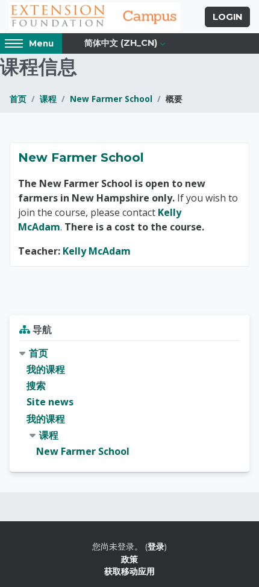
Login (227, 16)
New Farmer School (111, 98)
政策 (129, 559)
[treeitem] (129, 402)
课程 (48, 98)
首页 (18, 98)
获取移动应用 (129, 571)
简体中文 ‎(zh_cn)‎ (120, 42)
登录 (156, 546)
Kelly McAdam (97, 251)
